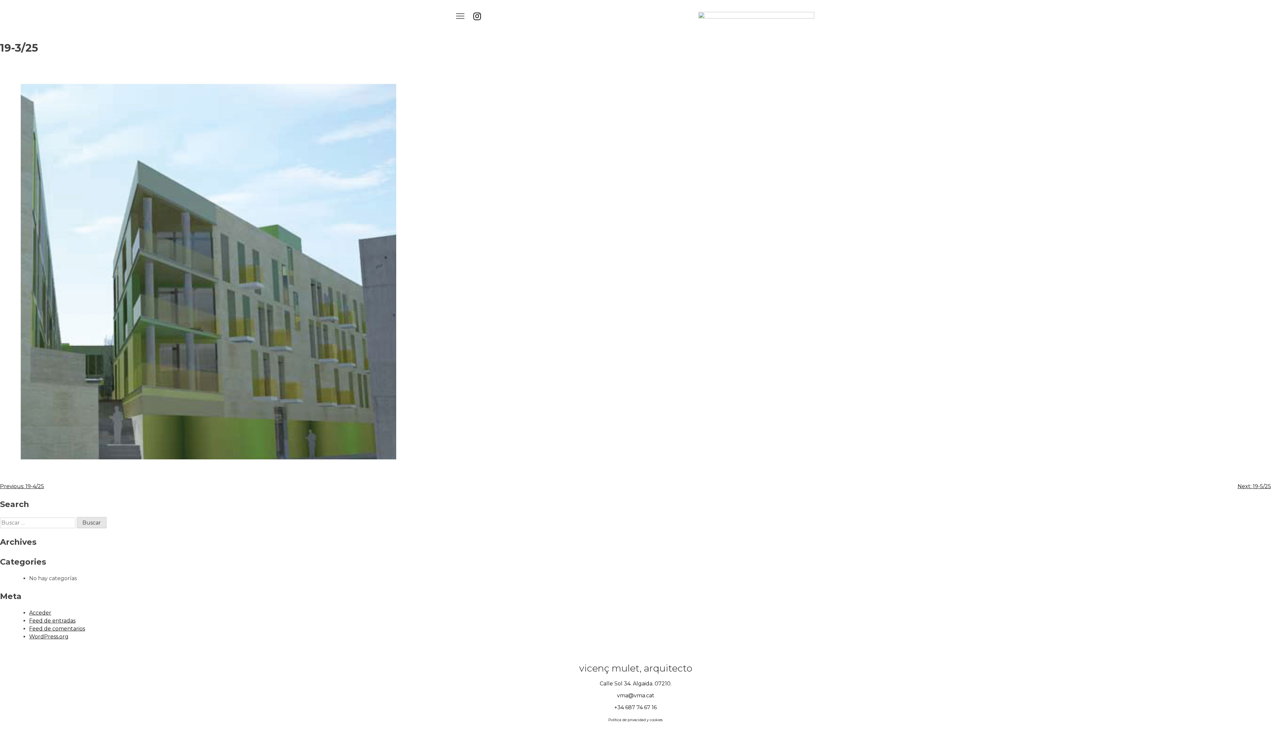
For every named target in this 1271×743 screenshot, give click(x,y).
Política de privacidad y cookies (635, 720)
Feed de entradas (52, 621)
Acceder (40, 613)
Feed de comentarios (57, 629)
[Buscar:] (38, 523)
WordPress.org (49, 636)
